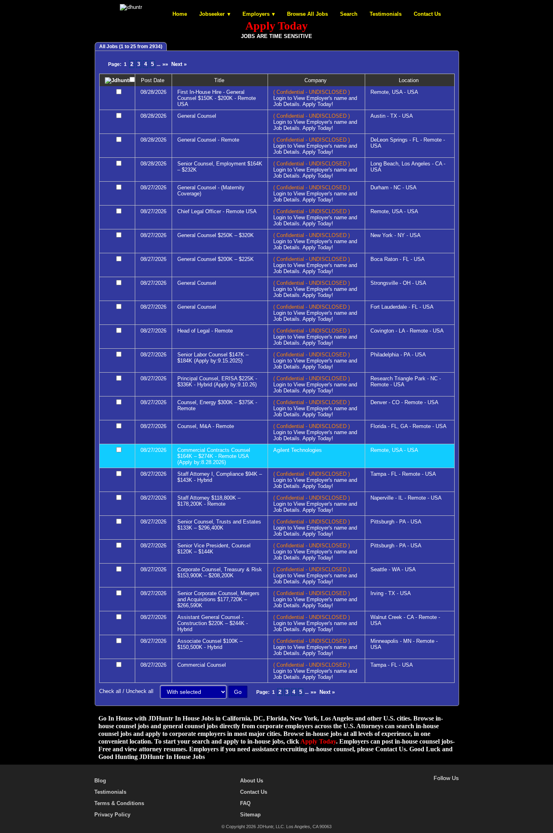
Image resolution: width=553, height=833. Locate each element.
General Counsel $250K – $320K (215, 235)
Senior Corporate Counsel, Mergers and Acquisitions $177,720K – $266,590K (218, 599)
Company (316, 80)
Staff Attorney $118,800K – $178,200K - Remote (208, 501)
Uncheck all (139, 691)
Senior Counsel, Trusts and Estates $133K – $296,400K (219, 525)
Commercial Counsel (201, 665)
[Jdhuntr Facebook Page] (419, 787)
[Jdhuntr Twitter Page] (431, 787)
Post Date (153, 80)
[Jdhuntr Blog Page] (455, 787)
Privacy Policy (112, 815)
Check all (110, 691)
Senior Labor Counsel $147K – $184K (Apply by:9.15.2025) (213, 358)
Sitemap (250, 815)
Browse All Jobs (307, 14)
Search (348, 14)
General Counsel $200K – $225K (215, 259)
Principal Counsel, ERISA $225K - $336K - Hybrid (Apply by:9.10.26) (217, 381)
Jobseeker (212, 14)
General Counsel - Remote (208, 140)
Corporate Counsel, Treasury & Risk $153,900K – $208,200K (219, 572)
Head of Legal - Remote (205, 331)
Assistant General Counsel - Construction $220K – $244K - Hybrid (212, 623)
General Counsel (196, 116)
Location (409, 80)
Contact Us (427, 14)
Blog (100, 781)
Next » (179, 64)
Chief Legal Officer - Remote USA (217, 211)
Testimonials (386, 14)
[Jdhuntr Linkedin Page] (443, 787)
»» (165, 64)
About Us (251, 781)
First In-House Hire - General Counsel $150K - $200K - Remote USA (216, 98)
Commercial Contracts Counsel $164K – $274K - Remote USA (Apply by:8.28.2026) (213, 456)
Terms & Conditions (119, 803)
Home (179, 14)
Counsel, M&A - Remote (205, 426)
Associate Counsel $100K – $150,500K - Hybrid (209, 644)
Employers (256, 14)
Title (220, 80)
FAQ (245, 803)
